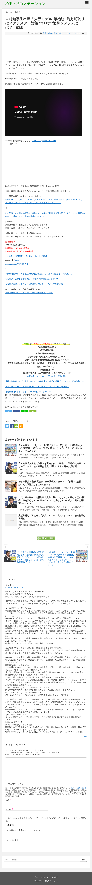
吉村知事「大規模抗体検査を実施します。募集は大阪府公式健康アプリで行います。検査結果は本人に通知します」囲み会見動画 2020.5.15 (51, 466)
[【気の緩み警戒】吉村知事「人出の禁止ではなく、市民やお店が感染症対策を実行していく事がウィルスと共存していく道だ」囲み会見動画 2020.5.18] (11, 502)
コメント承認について (78, 788)
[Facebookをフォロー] (12, 426)
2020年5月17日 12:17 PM (14, 587)
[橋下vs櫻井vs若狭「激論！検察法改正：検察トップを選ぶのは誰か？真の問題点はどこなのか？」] (11, 486)
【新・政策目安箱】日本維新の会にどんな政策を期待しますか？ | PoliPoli (37, 387)
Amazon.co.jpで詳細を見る (16, 264)
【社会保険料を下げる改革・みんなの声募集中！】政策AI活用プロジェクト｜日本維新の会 (44, 381)
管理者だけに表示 (15, 784)
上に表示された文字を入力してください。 (23, 830)
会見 (44, 33)
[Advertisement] (46, 48)
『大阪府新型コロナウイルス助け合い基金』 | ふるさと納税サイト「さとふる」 (39, 274)
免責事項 (55, 877)
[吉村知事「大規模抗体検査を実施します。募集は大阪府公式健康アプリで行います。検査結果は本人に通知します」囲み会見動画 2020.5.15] (11, 468)
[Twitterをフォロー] (7, 426)
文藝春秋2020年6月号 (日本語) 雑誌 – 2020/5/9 (27, 256)
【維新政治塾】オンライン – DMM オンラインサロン (28, 392)
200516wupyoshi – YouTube (44, 141)
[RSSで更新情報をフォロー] (21, 426)
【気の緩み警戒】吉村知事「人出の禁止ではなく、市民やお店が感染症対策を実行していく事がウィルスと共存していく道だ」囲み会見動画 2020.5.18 (51, 500)
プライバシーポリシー (42, 877)
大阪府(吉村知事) (54, 33)
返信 (85, 736)
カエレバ (17, 260)
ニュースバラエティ (71, 33)
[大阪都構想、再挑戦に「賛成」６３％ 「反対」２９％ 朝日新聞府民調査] (11, 520)
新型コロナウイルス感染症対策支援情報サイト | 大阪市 (29, 293)
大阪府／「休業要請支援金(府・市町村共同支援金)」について (31, 279)
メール (9, 809)
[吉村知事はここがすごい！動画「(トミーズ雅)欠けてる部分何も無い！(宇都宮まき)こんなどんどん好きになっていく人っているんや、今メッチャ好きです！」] (11, 450)
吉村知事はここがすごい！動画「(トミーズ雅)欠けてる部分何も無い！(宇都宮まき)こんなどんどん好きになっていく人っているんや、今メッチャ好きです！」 (51, 448)
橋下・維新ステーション (25, 4)
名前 (8, 800)
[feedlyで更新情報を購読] (16, 426)
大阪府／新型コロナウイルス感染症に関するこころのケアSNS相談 (34, 284)
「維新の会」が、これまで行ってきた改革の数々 (46, 376)
